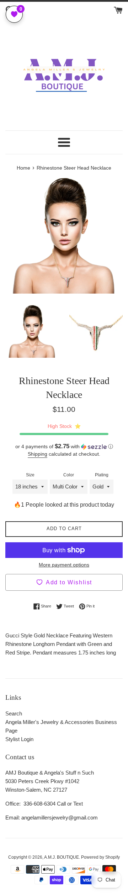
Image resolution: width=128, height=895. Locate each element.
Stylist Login (19, 739)
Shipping (37, 454)
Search (13, 713)
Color (68, 474)
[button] (64, 446)
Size (30, 474)
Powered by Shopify (100, 857)
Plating (101, 474)
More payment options (64, 565)
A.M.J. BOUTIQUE (61, 857)
